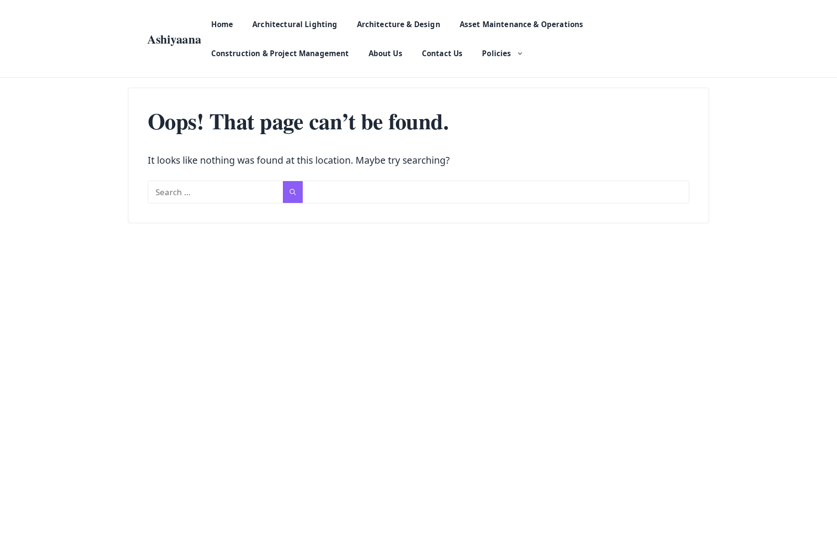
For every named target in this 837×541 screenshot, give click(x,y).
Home (222, 24)
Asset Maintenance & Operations (522, 24)
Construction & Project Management (280, 53)
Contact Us (442, 53)
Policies (496, 53)
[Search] (293, 192)
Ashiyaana (174, 39)
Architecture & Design (398, 24)
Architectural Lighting (294, 24)
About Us (386, 53)
